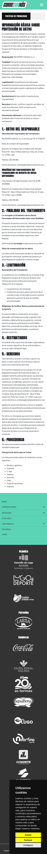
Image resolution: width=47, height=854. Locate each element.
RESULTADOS (6, 518)
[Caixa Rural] (23, 666)
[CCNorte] (23, 757)
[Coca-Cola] (23, 648)
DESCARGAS (6, 529)
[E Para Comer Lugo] (23, 720)
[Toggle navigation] (41, 4)
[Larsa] (23, 623)
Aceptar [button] (28, 835)
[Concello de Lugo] (23, 562)
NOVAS (4, 501)
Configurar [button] (28, 845)
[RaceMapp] (23, 775)
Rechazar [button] (28, 840)
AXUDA (4, 534)
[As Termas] (23, 684)
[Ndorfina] (23, 739)
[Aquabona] (23, 702)
